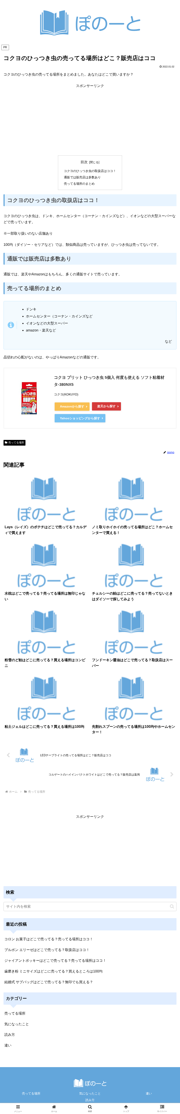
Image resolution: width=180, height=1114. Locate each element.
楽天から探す (106, 406)
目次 (84, 162)
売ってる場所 (16, 442)
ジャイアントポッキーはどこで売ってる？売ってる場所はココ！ (55, 960)
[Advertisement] (90, 119)
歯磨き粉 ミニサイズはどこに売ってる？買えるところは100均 (53, 971)
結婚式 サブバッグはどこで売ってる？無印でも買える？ (48, 982)
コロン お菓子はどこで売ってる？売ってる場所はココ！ (48, 939)
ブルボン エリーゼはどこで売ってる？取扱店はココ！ (47, 950)
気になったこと (90, 1093)
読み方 (90, 1100)
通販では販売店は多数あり (82, 177)
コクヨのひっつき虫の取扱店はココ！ (90, 171)
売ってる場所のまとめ (79, 183)
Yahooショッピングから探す (80, 418)
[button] (172, 906)
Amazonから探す (72, 406)
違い (149, 1093)
